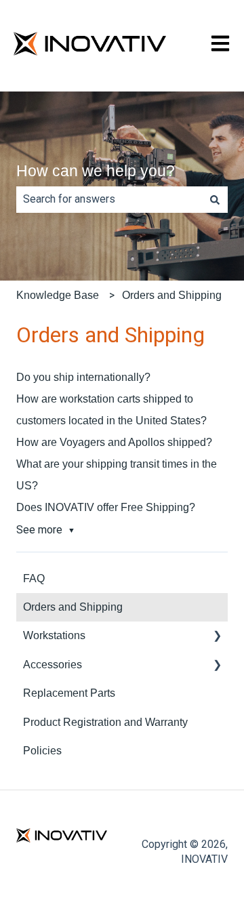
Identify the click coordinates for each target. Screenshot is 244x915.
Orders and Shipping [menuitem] (73, 607)
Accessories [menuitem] (52, 664)
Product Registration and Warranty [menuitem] (105, 722)
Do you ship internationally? (83, 377)
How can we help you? (95, 171)
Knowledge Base (57, 295)
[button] (217, 637)
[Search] (215, 199)
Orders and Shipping (172, 295)
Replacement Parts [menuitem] (69, 693)
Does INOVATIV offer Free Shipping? (105, 507)
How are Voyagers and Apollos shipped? (114, 442)
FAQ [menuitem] (34, 578)
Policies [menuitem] (42, 750)
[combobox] (109, 199)
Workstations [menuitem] (54, 635)
